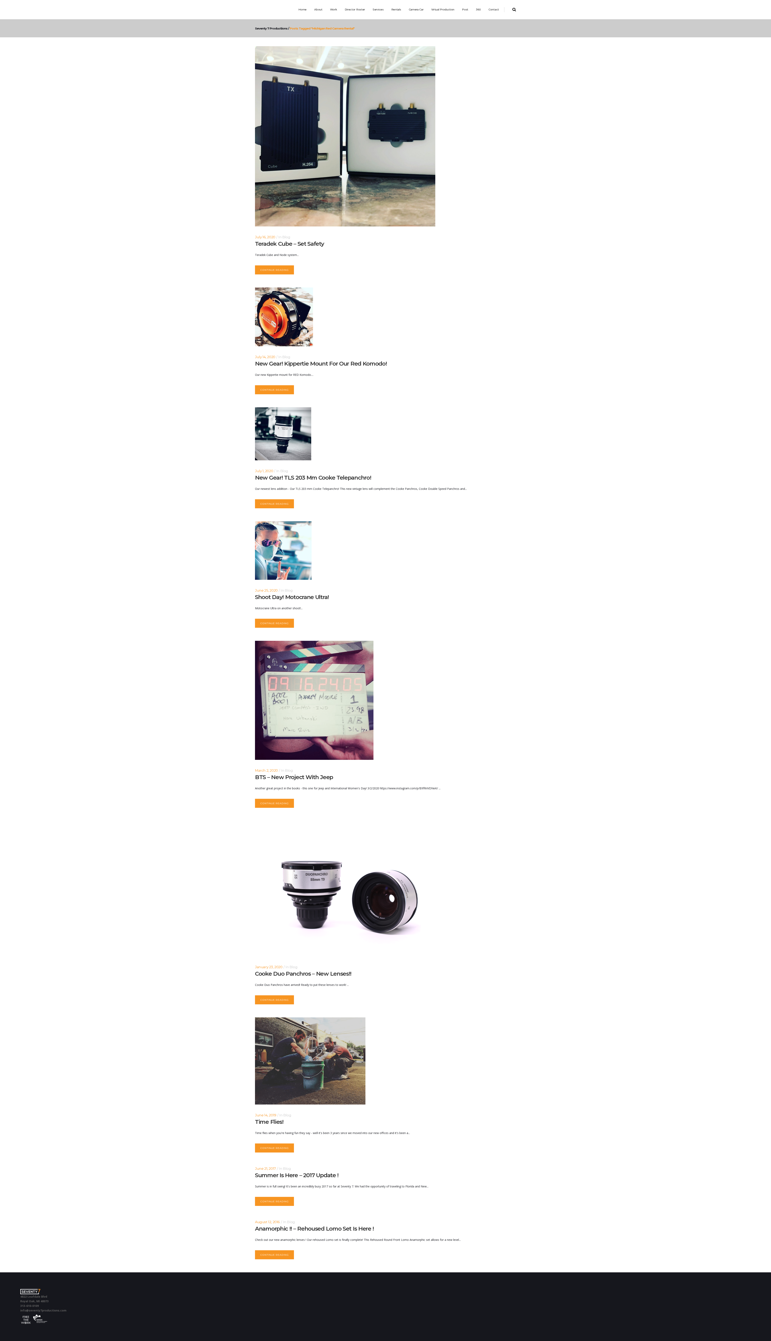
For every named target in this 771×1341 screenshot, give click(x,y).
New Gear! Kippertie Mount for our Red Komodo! (321, 363)
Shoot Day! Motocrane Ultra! (292, 597)
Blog (286, 237)
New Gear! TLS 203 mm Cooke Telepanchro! (313, 477)
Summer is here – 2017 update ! (297, 1175)
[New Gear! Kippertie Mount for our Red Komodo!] (284, 316)
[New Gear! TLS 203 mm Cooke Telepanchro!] (283, 433)
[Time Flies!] (310, 1061)
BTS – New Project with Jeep (294, 777)
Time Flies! (269, 1121)
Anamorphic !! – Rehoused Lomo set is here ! (314, 1228)
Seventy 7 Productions (271, 28)
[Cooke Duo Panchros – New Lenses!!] (345, 888)
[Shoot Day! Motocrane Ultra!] (283, 550)
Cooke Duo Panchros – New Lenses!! (303, 973)
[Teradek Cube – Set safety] (345, 136)
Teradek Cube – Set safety (289, 243)
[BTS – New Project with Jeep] (314, 700)
